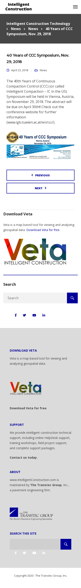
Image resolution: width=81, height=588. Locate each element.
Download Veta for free (42, 230)
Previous (42, 175)
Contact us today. (24, 457)
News (43, 70)
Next (39, 188)
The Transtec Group (46, 485)
